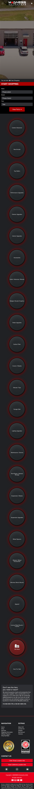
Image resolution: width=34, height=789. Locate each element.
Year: (2, 101)
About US (21, 727)
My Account (21, 732)
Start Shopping (15, 80)
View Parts (16, 109)
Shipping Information (7, 732)
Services (3, 730)
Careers (20, 734)
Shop (2, 729)
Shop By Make (5, 735)
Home (3, 727)
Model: (3, 95)
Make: (3, 89)
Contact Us (21, 729)
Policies (20, 730)
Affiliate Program (5, 734)
